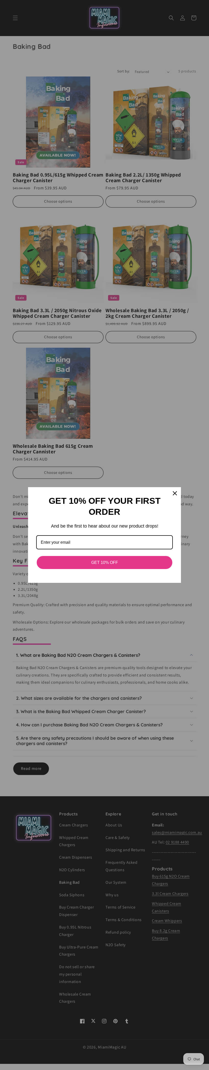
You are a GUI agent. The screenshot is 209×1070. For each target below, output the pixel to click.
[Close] (175, 493)
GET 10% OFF (104, 562)
